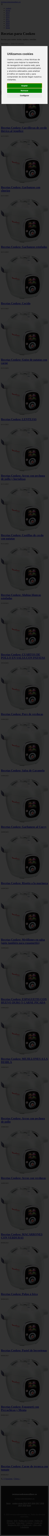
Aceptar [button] (24, 86)
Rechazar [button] (24, 91)
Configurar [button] (24, 95)
